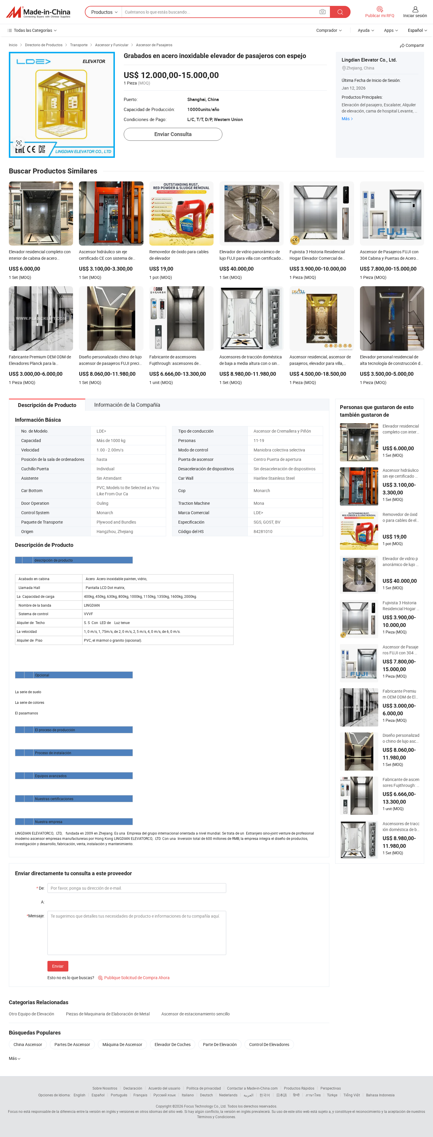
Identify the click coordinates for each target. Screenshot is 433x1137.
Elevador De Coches (173, 1044)
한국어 (265, 1095)
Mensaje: (35, 915)
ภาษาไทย (313, 1095)
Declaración (132, 1088)
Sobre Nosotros (104, 1088)
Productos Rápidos (299, 1088)
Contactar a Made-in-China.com (252, 1088)
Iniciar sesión (415, 15)
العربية (248, 1095)
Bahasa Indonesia (380, 1095)
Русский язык (164, 1095)
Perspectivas (330, 1088)
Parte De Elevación (220, 1044)
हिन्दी (296, 1095)
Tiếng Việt (351, 1095)
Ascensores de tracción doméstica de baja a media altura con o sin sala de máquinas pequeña (401, 827)
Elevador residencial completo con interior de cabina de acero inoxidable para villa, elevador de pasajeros (401, 429)
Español (98, 1095)
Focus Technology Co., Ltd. (205, 1106)
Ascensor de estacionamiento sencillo (195, 1014)
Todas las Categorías (33, 30)
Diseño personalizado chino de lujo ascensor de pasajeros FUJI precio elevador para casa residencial (401, 738)
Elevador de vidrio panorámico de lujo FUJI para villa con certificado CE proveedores (401, 561)
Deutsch (206, 1095)
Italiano (188, 1095)
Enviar (58, 966)
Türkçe (332, 1095)
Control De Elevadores (269, 1044)
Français (140, 1095)
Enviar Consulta (173, 134)
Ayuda (364, 30)
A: (42, 902)
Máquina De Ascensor (122, 1044)
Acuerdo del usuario (164, 1088)
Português (119, 1095)
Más (346, 118)
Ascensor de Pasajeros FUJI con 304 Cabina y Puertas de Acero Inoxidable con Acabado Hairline (401, 650)
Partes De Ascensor (72, 1044)
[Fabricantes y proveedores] (38, 12)
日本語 (281, 1095)
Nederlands (228, 1095)
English (79, 1095)
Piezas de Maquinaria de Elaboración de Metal (108, 1014)
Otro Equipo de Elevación (31, 1014)
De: (40, 888)
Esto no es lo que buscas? (70, 977)
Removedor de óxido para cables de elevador (400, 517)
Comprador (326, 30)
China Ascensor (28, 1044)
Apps (389, 30)
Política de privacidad (203, 1088)
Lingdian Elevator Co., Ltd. (369, 60)
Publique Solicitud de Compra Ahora (134, 977)
